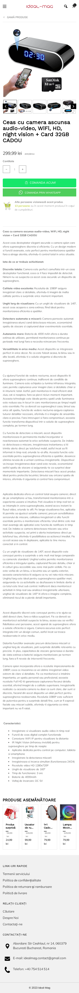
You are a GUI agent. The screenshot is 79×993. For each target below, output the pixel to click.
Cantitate (8, 161)
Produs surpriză (10, 826)
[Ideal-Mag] (39, 6)
